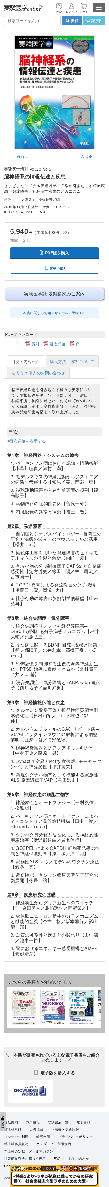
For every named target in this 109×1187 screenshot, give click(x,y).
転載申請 (43, 1137)
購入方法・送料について (72, 361)
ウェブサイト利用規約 (53, 1144)
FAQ (57, 1159)
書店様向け (13, 1129)
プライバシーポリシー (75, 1137)
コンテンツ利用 (16, 1137)
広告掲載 (36, 1129)
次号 (85, 156)
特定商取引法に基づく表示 (25, 1159)
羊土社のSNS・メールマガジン (28, 1151)
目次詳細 (57, 344)
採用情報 (33, 1122)
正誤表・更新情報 (65, 1129)
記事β (95, 20)
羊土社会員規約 (16, 1144)
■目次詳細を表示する (26, 440)
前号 (24, 156)
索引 (36, 344)
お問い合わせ (78, 1159)
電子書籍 (84, 1122)
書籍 (74, 20)
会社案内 (11, 1122)
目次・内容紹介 (25, 361)
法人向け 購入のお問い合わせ (38, 373)
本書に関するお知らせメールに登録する (54, 312)
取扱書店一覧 (58, 1122)
